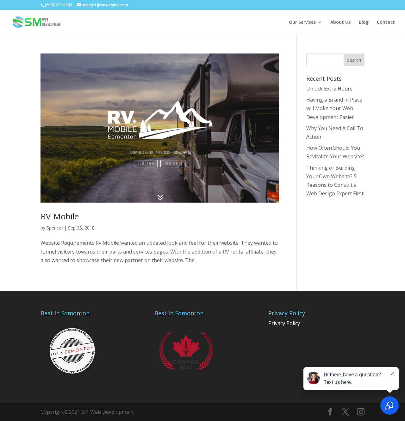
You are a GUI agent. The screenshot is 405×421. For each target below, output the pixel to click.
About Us (340, 22)
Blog (364, 22)
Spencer (55, 228)
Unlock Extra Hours (329, 88)
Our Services (302, 22)
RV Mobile (59, 216)
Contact (386, 22)
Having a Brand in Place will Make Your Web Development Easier (334, 108)
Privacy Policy (284, 323)
